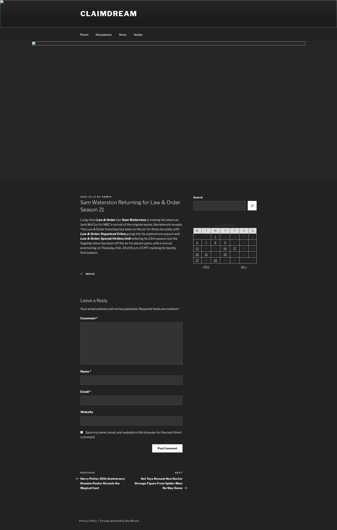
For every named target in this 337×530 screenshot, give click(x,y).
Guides (138, 34)
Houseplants (104, 34)
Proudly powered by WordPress (119, 520)
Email (85, 392)
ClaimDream (108, 13)
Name (85, 371)
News (122, 34)
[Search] (252, 205)
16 (225, 248)
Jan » (244, 266)
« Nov (205, 266)
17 (234, 248)
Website (86, 412)
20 (197, 254)
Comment (89, 318)
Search (198, 197)
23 (225, 254)
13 (197, 248)
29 (215, 260)
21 (206, 254)
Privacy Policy (88, 520)
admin (107, 196)
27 (197, 260)
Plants (84, 34)
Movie (90, 274)
